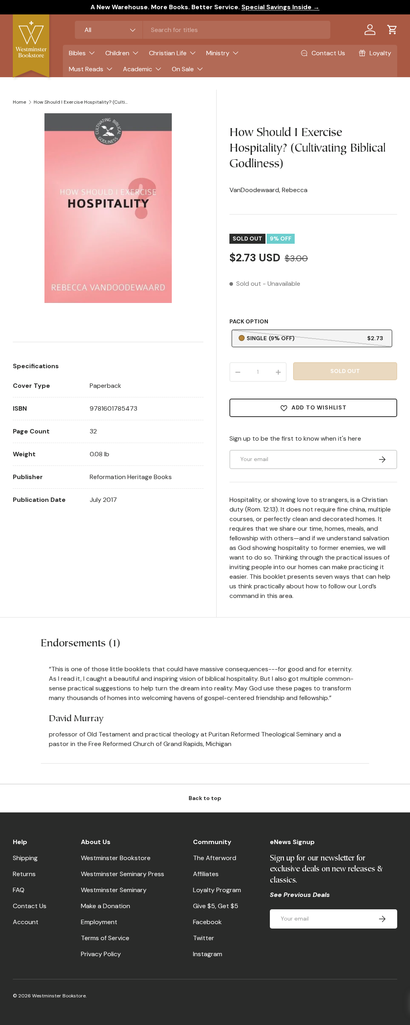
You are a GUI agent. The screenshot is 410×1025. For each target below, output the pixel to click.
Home (19, 102)
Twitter (203, 938)
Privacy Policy (101, 954)
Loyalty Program (217, 890)
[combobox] (202, 30)
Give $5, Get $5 (215, 906)
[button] (392, 29)
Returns (24, 874)
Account (25, 922)
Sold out (345, 371)
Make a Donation (105, 906)
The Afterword (214, 858)
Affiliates (206, 874)
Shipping (25, 858)
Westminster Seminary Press (122, 874)
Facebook (207, 922)
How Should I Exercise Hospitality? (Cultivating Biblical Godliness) (82, 102)
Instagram (207, 954)
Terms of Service (105, 938)
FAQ (18, 890)
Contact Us (29, 906)
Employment (99, 922)
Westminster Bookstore (116, 858)
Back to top (205, 798)
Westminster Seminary (114, 890)
